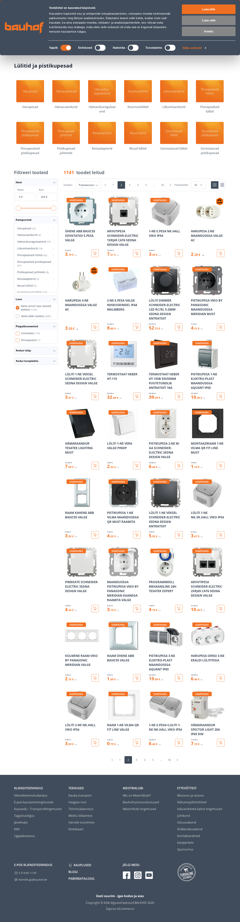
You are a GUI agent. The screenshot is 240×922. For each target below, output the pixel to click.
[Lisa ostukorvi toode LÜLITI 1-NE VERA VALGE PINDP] (137, 465)
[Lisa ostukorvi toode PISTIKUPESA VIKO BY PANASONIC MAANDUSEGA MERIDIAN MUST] (220, 327)
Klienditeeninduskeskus (30, 795)
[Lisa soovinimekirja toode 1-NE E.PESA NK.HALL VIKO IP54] (152, 223)
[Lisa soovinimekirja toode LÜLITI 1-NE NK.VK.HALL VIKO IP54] (194, 505)
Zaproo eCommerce (120, 909)
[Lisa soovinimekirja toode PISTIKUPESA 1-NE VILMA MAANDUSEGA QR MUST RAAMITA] (110, 505)
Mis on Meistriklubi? (137, 795)
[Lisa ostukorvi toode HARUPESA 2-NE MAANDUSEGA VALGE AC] (220, 253)
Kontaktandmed (188, 836)
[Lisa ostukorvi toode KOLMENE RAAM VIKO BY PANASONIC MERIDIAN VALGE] (95, 678)
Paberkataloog (81, 879)
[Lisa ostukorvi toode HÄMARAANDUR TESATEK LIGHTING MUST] (95, 465)
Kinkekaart (75, 829)
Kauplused (82, 865)
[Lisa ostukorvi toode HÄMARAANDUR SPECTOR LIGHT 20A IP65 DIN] (220, 742)
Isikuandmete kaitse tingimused (199, 809)
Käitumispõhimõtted (191, 802)
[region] (145, 471)
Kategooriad (24, 219)
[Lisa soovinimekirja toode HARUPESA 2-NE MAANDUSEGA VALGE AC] (194, 223)
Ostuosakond (186, 822)
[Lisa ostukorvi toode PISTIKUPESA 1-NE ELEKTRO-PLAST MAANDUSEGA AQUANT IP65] (220, 396)
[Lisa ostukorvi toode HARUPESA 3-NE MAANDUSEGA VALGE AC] (95, 327)
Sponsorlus (185, 849)
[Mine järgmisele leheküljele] (170, 185)
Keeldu (208, 31)
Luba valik (208, 20)
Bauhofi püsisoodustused (141, 802)
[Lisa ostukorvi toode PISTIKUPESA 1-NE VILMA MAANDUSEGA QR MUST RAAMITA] (137, 535)
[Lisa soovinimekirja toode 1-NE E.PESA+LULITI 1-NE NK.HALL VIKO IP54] (152, 717)
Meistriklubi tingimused (139, 809)
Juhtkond (183, 816)
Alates (20, 189)
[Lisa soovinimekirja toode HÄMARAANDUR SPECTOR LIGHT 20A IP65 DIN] (194, 717)
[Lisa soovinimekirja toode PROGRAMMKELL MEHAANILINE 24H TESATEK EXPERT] (152, 574)
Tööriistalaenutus (80, 809)
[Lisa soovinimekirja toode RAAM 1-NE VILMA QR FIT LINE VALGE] (110, 717)
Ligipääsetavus (24, 836)
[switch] (100, 48)
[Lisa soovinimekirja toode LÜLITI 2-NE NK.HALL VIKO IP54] (68, 717)
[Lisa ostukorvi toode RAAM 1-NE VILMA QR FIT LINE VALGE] (137, 742)
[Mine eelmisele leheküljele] (105, 185)
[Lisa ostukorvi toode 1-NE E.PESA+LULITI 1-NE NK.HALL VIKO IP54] (179, 742)
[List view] (222, 185)
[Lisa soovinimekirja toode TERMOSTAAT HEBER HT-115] (110, 366)
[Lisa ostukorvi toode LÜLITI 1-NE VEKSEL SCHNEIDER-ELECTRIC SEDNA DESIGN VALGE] (95, 396)
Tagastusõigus (24, 816)
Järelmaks (21, 822)
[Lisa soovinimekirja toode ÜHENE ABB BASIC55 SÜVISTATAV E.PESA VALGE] (68, 223)
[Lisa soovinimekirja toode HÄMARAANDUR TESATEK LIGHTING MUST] (68, 435)
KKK (17, 829)
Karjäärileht (185, 843)
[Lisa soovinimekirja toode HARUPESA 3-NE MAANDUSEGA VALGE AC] (68, 292)
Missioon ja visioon (190, 795)
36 (162, 185)
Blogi (73, 872)
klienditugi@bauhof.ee (33, 879)
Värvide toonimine (81, 822)
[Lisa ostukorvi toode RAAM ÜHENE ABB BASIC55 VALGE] (137, 678)
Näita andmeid (192, 47)
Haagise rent (77, 802)
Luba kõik (208, 9)
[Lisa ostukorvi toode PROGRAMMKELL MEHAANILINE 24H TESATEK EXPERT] (179, 608)
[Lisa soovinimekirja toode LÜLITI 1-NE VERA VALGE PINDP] (110, 435)
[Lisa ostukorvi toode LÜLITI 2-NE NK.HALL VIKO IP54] (95, 742)
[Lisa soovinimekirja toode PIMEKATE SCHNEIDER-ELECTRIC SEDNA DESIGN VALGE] (68, 574)
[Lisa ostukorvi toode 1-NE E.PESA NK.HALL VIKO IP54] (179, 253)
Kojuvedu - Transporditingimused (38, 809)
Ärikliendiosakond (189, 829)
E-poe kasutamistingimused (33, 802)
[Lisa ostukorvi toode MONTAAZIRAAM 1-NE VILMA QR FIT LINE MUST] (220, 465)
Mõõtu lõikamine (80, 816)
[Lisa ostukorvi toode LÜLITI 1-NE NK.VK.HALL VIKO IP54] (220, 535)
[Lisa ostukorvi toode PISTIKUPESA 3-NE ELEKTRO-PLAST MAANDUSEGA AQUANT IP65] (179, 678)
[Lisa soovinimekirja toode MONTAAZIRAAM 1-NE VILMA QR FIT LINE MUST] (194, 435)
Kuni (41, 189)
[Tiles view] (214, 185)
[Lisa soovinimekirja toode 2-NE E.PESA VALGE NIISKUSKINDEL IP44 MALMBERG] (110, 292)
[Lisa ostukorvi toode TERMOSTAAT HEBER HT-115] (137, 396)
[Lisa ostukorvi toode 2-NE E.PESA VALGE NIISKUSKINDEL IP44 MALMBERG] (137, 327)
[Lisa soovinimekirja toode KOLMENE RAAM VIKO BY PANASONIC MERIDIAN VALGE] (68, 648)
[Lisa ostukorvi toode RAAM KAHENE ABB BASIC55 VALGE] (95, 535)
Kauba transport (80, 795)
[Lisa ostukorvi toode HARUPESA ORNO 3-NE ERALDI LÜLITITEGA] (220, 678)
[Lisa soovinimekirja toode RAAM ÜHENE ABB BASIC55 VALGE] (110, 648)
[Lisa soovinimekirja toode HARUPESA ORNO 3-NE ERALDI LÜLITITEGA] (194, 648)
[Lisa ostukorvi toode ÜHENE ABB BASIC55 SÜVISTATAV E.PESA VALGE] (95, 253)
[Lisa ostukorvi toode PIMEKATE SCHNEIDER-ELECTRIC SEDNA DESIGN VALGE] (95, 608)
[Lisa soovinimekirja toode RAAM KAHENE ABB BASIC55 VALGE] (68, 505)
